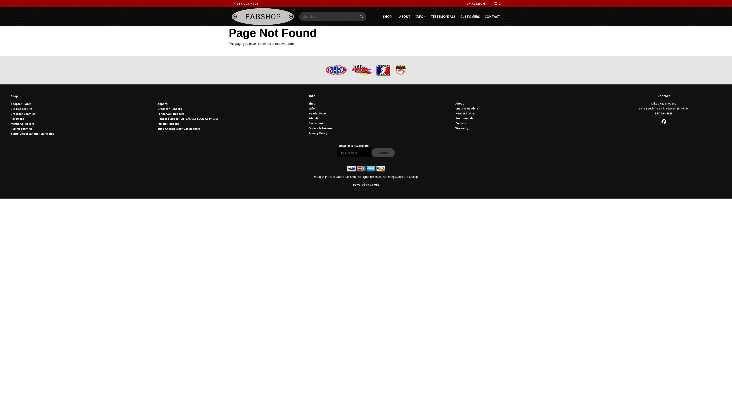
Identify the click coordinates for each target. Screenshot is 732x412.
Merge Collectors (22, 124)
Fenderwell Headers (171, 114)
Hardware (17, 119)
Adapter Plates (21, 104)
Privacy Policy (318, 133)
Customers (470, 16)
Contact (492, 16)
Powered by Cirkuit (366, 184)
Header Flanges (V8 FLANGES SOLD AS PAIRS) (187, 119)
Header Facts (318, 113)
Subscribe (383, 152)
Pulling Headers (168, 124)
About (405, 16)
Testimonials (443, 16)
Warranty (461, 128)
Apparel (162, 104)
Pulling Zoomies (21, 128)
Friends (314, 118)
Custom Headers (466, 108)
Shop (387, 16)
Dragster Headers (169, 109)
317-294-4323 (664, 113)
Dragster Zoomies (23, 114)
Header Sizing (464, 113)
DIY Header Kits (21, 109)
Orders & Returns (320, 128)
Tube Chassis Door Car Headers (178, 128)
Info (419, 16)
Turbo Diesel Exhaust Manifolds (32, 133)
